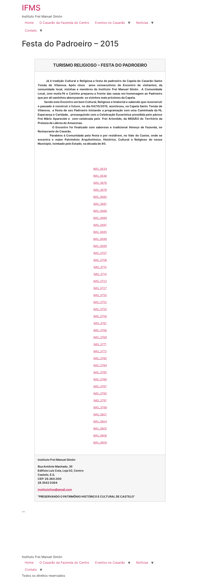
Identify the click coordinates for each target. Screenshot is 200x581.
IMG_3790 (100, 393)
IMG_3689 (100, 218)
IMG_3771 (100, 344)
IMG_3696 (100, 239)
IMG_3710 (100, 267)
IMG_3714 (100, 274)
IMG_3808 (100, 435)
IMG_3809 (100, 442)
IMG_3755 (100, 309)
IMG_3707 (100, 253)
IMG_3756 (100, 316)
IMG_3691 (100, 225)
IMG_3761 (100, 323)
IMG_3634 (100, 168)
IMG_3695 (100, 232)
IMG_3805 (100, 428)
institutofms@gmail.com (55, 489)
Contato (31, 30)
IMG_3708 (100, 260)
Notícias (142, 23)
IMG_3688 (100, 211)
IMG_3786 (100, 379)
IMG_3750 (100, 295)
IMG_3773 (100, 351)
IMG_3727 (100, 288)
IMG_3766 (100, 330)
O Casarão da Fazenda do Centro (64, 23)
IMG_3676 (100, 182)
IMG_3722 (100, 281)
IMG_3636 (100, 175)
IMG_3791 (100, 400)
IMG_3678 (100, 189)
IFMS (31, 7)
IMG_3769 (100, 337)
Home (29, 23)
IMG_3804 (100, 421)
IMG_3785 (100, 372)
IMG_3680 (100, 196)
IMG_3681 (100, 203)
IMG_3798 (100, 407)
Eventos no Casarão (110, 23)
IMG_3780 (100, 358)
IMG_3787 (100, 386)
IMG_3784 (100, 365)
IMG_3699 (100, 246)
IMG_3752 (100, 302)
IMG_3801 (100, 414)
